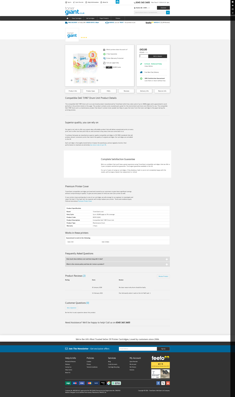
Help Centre (68, 370)
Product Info (73, 91)
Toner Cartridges (76, 18)
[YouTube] (167, 383)
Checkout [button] (163, 8)
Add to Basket (157, 56)
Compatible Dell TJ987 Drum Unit (94, 26)
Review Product (163, 276)
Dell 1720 (70, 242)
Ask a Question (105, 34)
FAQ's (108, 91)
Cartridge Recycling (113, 367)
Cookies (89, 361)
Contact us (68, 367)
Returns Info (162, 91)
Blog (109, 361)
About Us (67, 372)
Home (67, 26)
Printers (118, 18)
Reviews (126, 91)
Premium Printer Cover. (85, 201)
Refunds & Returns (70, 361)
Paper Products (104, 18)
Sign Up (163, 349)
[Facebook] (158, 383)
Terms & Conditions (92, 367)
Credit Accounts (112, 364)
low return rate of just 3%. (98, 145)
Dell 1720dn (105, 242)
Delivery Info (144, 91)
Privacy (89, 364)
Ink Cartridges (90, 18)
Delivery (67, 364)
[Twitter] (162, 383)
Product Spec (90, 91)
